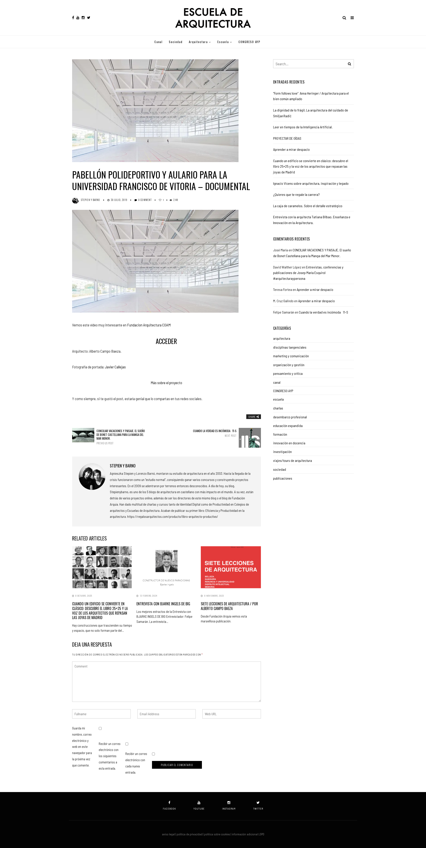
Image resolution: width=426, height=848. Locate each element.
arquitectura (198, 42)
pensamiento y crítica (288, 373)
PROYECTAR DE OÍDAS (287, 138)
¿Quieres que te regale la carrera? (296, 194)
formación (280, 434)
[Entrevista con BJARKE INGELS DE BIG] (166, 567)
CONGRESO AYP (249, 42)
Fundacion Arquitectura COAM (149, 325)
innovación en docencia (289, 443)
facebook (169, 808)
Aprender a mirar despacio (291, 149)
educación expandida (288, 425)
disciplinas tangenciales (289, 347)
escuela (223, 42)
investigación (282, 451)
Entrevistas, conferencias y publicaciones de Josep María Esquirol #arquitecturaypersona (308, 272)
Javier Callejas (115, 367)
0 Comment (145, 200)
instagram (229, 808)
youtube (199, 808)
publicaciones (282, 478)
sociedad (176, 42)
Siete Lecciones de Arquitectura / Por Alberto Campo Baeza (229, 606)
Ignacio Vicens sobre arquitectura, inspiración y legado (311, 183)
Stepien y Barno (90, 200)
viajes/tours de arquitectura (292, 460)
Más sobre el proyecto (166, 382)
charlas (278, 408)
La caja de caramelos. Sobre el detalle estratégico (307, 206)
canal (158, 42)
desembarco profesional (290, 417)
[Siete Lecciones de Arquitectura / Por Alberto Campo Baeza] (231, 567)
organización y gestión (288, 365)
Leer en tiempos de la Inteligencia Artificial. (303, 127)
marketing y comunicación (291, 356)
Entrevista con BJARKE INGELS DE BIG (163, 603)
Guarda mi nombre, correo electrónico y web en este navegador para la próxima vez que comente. (82, 746)
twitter (258, 808)
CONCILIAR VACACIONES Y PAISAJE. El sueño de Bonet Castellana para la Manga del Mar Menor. (121, 437)
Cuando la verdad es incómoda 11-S (214, 433)
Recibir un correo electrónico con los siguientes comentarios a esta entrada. (109, 756)
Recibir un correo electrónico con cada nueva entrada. (136, 763)
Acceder (166, 341)
